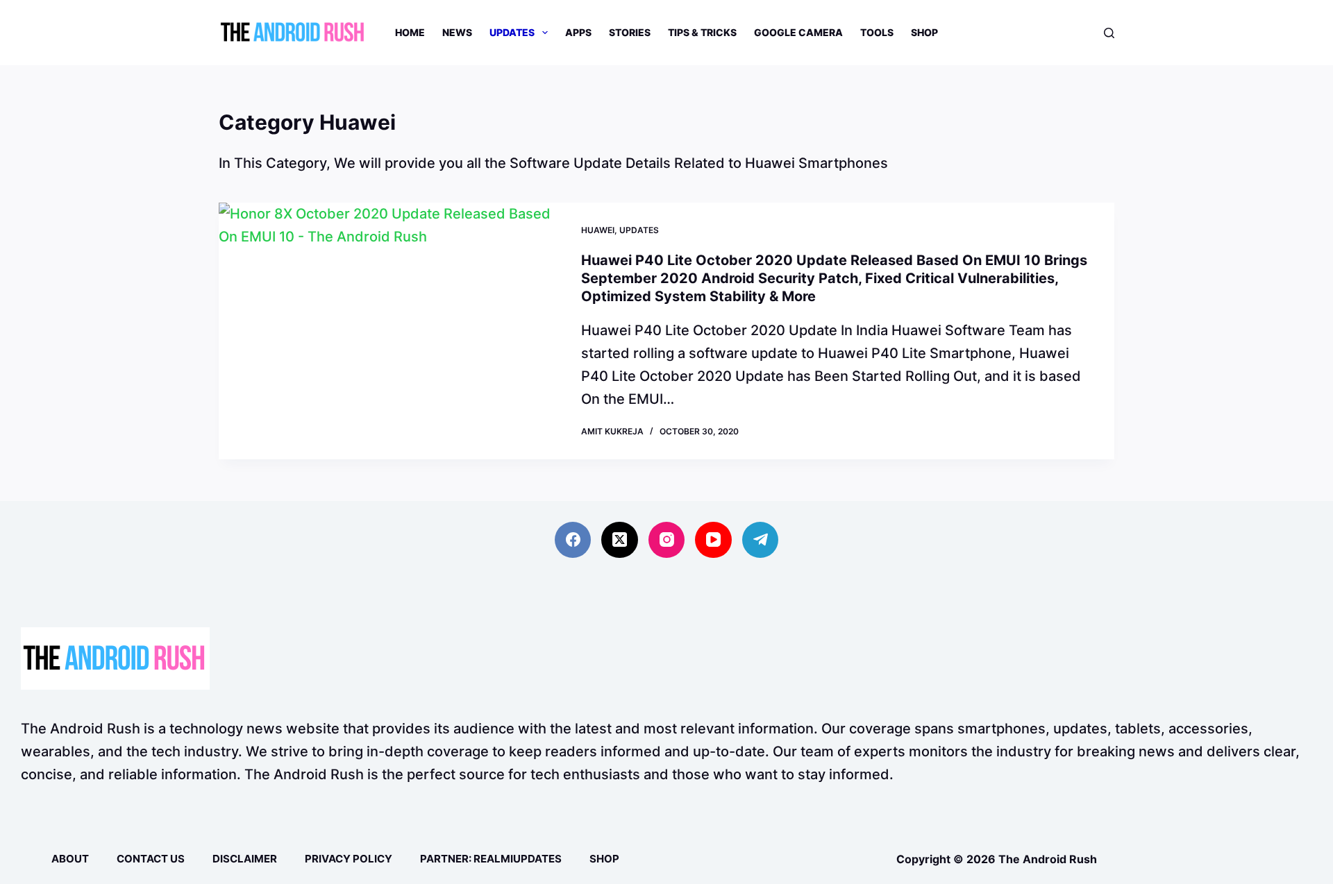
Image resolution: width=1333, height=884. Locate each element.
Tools (877, 32)
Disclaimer (244, 858)
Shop (924, 32)
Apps (578, 32)
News (457, 32)
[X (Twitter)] (619, 540)
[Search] (1109, 33)
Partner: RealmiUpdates (491, 858)
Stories (630, 32)
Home (410, 32)
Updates (512, 32)
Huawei (597, 230)
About (70, 858)
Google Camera (798, 32)
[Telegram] (760, 540)
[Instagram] (666, 540)
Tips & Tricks (702, 32)
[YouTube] (713, 540)
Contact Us (151, 858)
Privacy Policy (348, 858)
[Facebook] (573, 540)
